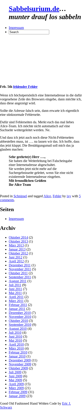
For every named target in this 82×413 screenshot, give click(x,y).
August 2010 (18, 328)
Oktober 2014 (18, 237)
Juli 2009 (15, 372)
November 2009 (20, 364)
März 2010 (16, 348)
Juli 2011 (15, 285)
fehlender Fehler (25, 86)
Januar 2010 (17, 356)
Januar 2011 (17, 309)
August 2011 (17, 281)
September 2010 (20, 324)
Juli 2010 (15, 332)
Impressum (16, 28)
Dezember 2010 (20, 313)
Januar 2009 (17, 396)
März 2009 (16, 388)
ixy (69, 196)
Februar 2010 (18, 352)
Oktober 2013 (18, 241)
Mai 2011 (15, 293)
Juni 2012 (15, 257)
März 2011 (16, 301)
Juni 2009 (15, 376)
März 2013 (16, 245)
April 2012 (16, 261)
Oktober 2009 (18, 368)
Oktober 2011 (18, 273)
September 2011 (20, 277)
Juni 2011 (15, 289)
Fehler (57, 196)
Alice (47, 196)
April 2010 (16, 344)
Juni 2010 (15, 336)
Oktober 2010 (18, 321)
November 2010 (20, 317)
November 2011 (20, 269)
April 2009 (16, 384)
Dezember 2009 (20, 360)
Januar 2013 (17, 249)
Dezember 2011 (20, 265)
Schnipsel (20, 196)
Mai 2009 (15, 380)
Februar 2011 (18, 305)
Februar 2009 (18, 392)
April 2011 (16, 297)
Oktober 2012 (18, 253)
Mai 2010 (15, 340)
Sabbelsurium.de (34, 9)
